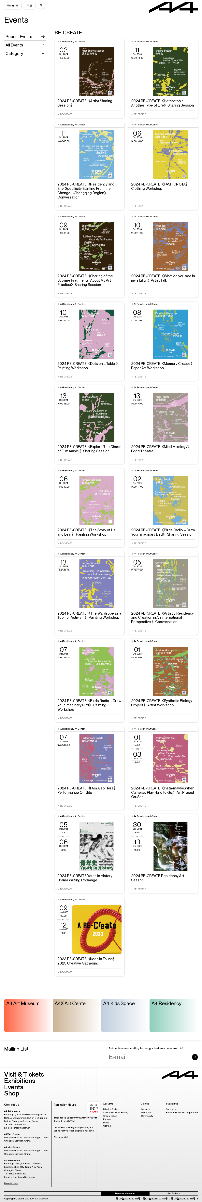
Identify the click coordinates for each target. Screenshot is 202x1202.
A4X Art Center (71, 1003)
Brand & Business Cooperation (182, 1112)
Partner (107, 1119)
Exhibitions (19, 1080)
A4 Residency (167, 1003)
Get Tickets (173, 1193)
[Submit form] (195, 1057)
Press (106, 1122)
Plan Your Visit (61, 1137)
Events (16, 20)
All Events (14, 45)
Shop (11, 1093)
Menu (10, 5)
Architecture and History (115, 1112)
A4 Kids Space (119, 1003)
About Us (108, 1104)
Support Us (172, 1104)
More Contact (11, 1183)
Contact (107, 1125)
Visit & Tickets (24, 1074)
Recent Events (19, 36)
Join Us (145, 1104)
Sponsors (171, 1109)
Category (14, 53)
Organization (110, 1116)
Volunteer (146, 1112)
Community (147, 1116)
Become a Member (125, 1193)
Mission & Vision (111, 1109)
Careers (145, 1109)
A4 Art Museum (22, 1003)
